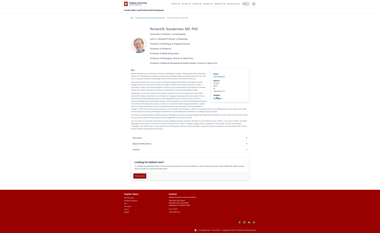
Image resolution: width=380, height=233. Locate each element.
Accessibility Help (204, 230)
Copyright (225, 230)
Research (196, 4)
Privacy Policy (216, 230)
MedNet (126, 212)
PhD (125, 203)
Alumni (126, 209)
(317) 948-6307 (219, 77)
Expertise (174, 4)
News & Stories (232, 4)
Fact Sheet (127, 206)
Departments (218, 4)
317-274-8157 (173, 209)
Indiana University (250, 230)
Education (185, 4)
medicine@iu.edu (174, 212)
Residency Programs (130, 201)
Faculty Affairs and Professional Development (144, 10)
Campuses (206, 4)
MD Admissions (129, 198)
